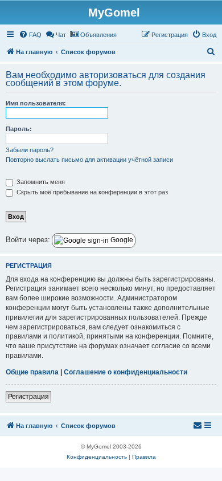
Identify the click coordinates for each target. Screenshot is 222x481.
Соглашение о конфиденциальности (125, 372)
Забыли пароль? (30, 149)
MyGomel (114, 12)
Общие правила (32, 372)
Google (121, 240)
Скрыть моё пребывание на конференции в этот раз (91, 192)
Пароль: (19, 128)
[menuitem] (30, 35)
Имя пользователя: (36, 103)
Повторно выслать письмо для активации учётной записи (89, 159)
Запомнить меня (40, 181)
